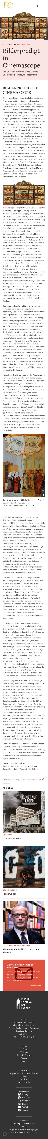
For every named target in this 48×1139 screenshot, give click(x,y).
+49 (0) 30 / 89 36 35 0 (25, 1036)
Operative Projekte (24, 1055)
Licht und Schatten (12, 838)
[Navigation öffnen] (44, 6)
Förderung (24, 1052)
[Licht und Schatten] (24, 832)
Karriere (24, 1079)
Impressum (24, 1120)
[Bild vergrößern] (43, 491)
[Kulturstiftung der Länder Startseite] (8, 4)
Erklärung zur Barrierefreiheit (24, 1123)
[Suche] (37, 6)
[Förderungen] (24, 887)
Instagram (26, 1100)
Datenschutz (24, 1126)
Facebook (26, 1097)
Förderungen (9, 893)
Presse (24, 1076)
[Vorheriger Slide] (38, 499)
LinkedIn (25, 1104)
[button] (5, 1134)
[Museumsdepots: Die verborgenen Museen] (24, 943)
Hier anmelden (35, 985)
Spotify (25, 1110)
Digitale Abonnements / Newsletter (24, 1073)
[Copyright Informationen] (46, 38)
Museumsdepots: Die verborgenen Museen (21, 951)
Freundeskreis (24, 1082)
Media (24, 1061)
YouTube (25, 1107)
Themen (24, 1058)
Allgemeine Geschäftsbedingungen (24, 1129)
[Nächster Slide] (43, 499)
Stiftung (24, 1049)
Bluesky (25, 1094)
